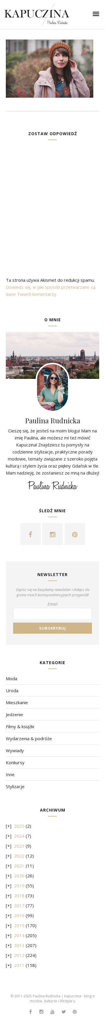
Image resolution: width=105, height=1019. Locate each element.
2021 (19, 866)
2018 (19, 895)
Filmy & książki (20, 726)
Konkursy (15, 762)
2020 (19, 876)
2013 (19, 945)
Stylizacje (15, 786)
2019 (19, 886)
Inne (10, 774)
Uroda (12, 690)
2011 (19, 965)
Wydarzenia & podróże (29, 738)
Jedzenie (14, 714)
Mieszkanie (17, 702)
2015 (19, 925)
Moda (11, 678)
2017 (19, 905)
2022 (19, 856)
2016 (19, 915)
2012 (19, 955)
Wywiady (15, 750)
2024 (19, 836)
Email (53, 604)
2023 (19, 846)
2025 (19, 826)
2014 (19, 935)
